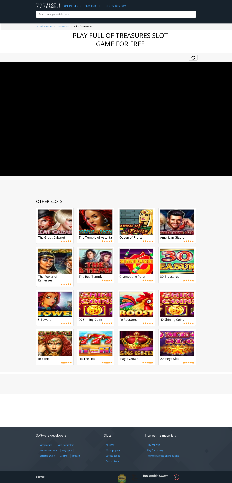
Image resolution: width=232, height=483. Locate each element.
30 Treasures (169, 277)
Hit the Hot (87, 359)
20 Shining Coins (91, 320)
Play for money (155, 450)
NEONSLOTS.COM (115, 5)
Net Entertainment (48, 450)
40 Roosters (128, 320)
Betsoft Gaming (47, 455)
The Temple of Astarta (95, 237)
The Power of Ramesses (47, 278)
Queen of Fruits (130, 237)
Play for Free (93, 5)
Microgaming (46, 445)
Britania (44, 359)
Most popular (113, 450)
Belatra (63, 455)
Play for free (153, 444)
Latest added (113, 455)
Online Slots (72, 5)
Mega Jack (67, 450)
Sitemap (40, 476)
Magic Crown (128, 359)
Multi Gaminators (66, 445)
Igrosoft (76, 455)
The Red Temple (91, 277)
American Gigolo (172, 237)
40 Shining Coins (172, 320)
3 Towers (44, 320)
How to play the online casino (163, 455)
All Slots (110, 444)
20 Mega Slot (169, 359)
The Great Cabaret (51, 237)
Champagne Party (132, 277)
